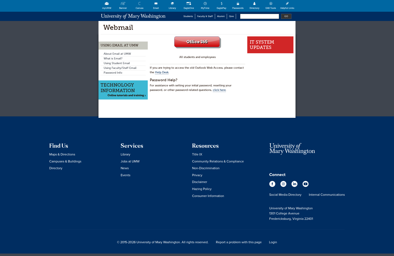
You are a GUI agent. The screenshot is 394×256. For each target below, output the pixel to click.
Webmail (118, 27)
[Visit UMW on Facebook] (272, 186)
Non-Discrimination (206, 168)
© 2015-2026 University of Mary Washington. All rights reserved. (162, 242)
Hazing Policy (202, 188)
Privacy (197, 175)
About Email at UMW (117, 54)
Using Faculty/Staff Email (120, 68)
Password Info (113, 72)
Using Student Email (117, 63)
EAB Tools (271, 8)
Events (125, 175)
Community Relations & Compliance (218, 161)
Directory (254, 8)
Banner (123, 8)
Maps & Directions (62, 154)
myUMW (106, 8)
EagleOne (189, 8)
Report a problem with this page (239, 242)
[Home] (133, 16)
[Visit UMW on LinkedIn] (294, 186)
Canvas (139, 8)
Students (188, 16)
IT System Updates (262, 44)
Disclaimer (199, 182)
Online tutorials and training (127, 95)
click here (219, 90)
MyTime (205, 8)
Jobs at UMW (130, 161)
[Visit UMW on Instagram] (283, 186)
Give (231, 16)
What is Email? (113, 58)
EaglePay (221, 8)
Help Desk (161, 72)
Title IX (197, 154)
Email (156, 8)
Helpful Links (287, 8)
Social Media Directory (285, 194)
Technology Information (118, 87)
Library (172, 8)
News (125, 168)
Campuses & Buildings (65, 161)
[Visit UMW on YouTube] (305, 186)
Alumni (221, 16)
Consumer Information (208, 195)
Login (273, 242)
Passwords (238, 8)
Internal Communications (327, 194)
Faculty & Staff (205, 16)
